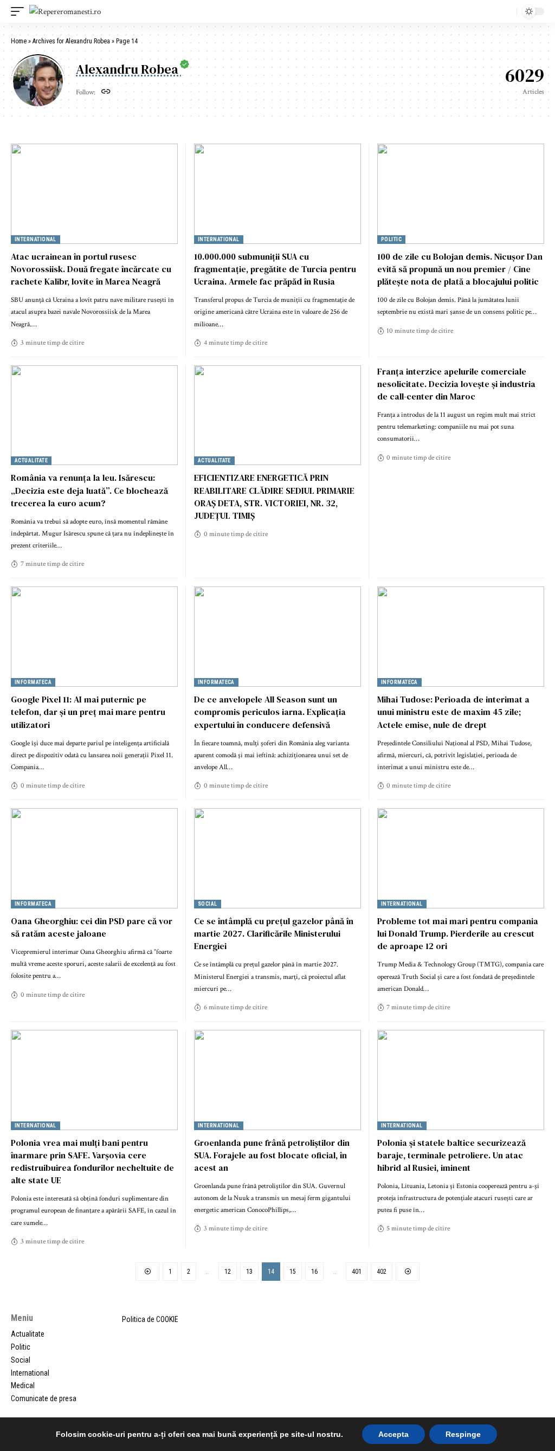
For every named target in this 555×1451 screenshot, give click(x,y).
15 (292, 1271)
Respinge (463, 1434)
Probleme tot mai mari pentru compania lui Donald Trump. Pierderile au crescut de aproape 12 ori (457, 933)
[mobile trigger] (20, 11)
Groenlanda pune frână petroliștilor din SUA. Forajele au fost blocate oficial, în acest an (272, 1155)
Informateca (33, 682)
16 (314, 1271)
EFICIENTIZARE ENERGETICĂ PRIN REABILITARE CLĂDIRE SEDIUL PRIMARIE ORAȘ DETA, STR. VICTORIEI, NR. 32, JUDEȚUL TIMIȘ (274, 496)
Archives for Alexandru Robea (71, 41)
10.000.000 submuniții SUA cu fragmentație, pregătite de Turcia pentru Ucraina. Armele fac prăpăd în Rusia (275, 268)
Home (19, 41)
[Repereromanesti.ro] (65, 11)
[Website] (106, 92)
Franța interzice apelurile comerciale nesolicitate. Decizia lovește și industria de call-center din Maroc (456, 383)
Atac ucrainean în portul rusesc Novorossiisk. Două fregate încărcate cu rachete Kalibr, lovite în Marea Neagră (91, 268)
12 (227, 1271)
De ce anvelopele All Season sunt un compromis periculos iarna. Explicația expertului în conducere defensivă (270, 711)
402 (381, 1271)
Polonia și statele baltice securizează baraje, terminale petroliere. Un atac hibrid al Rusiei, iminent (451, 1155)
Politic (391, 239)
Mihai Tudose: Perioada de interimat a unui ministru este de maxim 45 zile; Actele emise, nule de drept (453, 711)
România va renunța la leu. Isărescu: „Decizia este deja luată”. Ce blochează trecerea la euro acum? (89, 490)
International (35, 239)
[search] (506, 11)
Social (207, 904)
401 (357, 1271)
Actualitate (31, 460)
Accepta (393, 1434)
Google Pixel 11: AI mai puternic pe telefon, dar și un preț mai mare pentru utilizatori (88, 711)
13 (249, 1271)
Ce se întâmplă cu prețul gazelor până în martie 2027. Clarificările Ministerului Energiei (273, 933)
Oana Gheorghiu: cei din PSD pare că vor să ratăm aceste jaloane (91, 927)
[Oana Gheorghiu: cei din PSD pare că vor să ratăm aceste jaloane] (94, 858)
